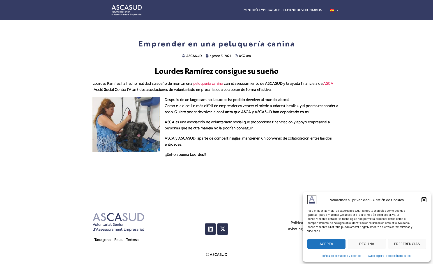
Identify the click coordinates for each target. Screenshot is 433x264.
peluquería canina (208, 83)
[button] (424, 199)
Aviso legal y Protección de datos (389, 255)
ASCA (328, 83)
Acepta (326, 244)
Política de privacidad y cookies (341, 255)
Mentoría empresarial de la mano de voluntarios (283, 10)
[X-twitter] (222, 229)
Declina (366, 244)
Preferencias (407, 244)
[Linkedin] (210, 229)
